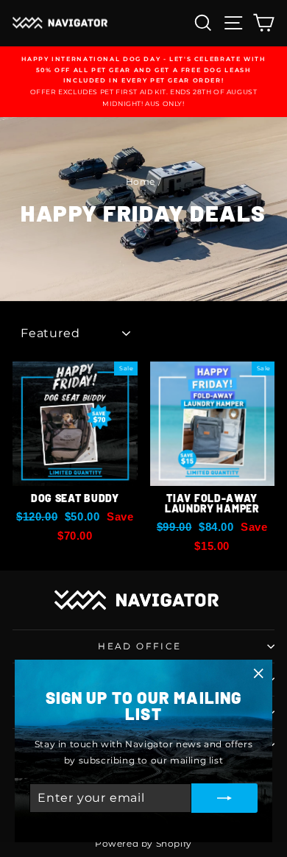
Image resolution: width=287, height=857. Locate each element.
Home (140, 181)
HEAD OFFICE (139, 646)
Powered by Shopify (143, 843)
